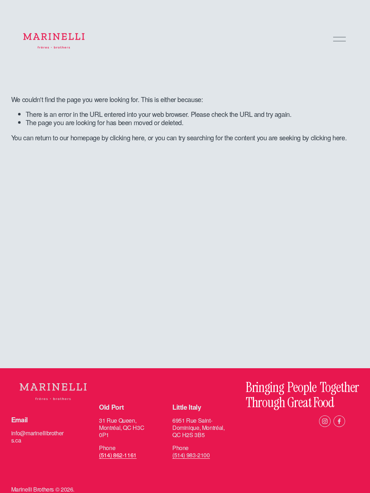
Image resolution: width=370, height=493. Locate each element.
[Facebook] (339, 421)
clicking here (127, 137)
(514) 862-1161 (118, 455)
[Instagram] (325, 421)
